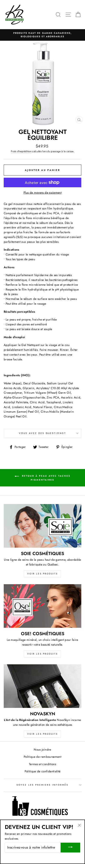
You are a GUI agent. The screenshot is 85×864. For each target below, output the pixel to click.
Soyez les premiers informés (42, 784)
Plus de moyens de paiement (42, 192)
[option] (42, 35)
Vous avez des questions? (42, 433)
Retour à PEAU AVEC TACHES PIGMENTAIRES (45, 477)
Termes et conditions (42, 764)
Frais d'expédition (21, 151)
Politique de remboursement (42, 756)
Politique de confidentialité (43, 771)
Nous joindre (42, 749)
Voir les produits (42, 573)
